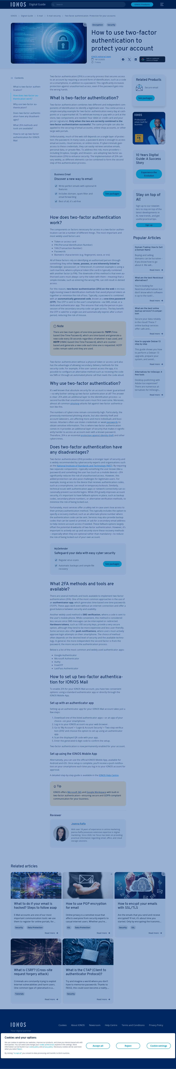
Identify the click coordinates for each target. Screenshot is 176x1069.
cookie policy (34, 1047)
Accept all (17, 1053)
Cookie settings (158, 1045)
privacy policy (48, 1047)
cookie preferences (46, 1045)
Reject (19, 1049)
